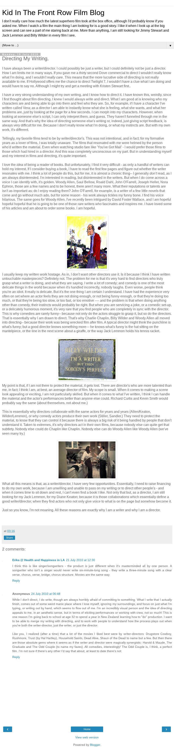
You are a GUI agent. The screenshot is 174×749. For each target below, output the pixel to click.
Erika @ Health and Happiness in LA (38, 560)
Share (9, 537)
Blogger (95, 744)
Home (87, 729)
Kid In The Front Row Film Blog (53, 12)
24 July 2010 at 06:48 (45, 593)
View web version (87, 737)
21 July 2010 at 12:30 (80, 560)
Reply (16, 580)
